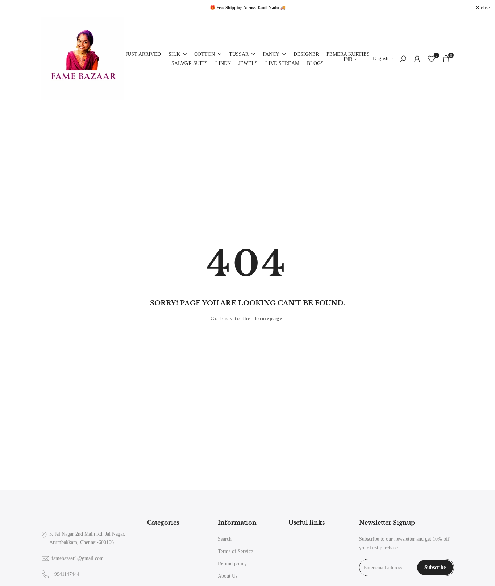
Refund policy (232, 563)
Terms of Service (235, 551)
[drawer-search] (403, 59)
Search (225, 539)
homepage (269, 318)
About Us (227, 576)
